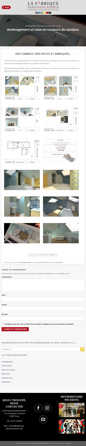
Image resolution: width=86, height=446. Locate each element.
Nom (4, 295)
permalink (59, 262)
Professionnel (7, 378)
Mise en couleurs (44, 26)
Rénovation (6, 382)
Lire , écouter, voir (72, 415)
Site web (5, 314)
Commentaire (7, 277)
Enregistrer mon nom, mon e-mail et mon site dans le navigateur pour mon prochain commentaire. (39, 324)
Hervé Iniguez (66, 443)
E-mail (4, 305)
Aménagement (30, 26)
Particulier (56, 26)
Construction (7, 366)
